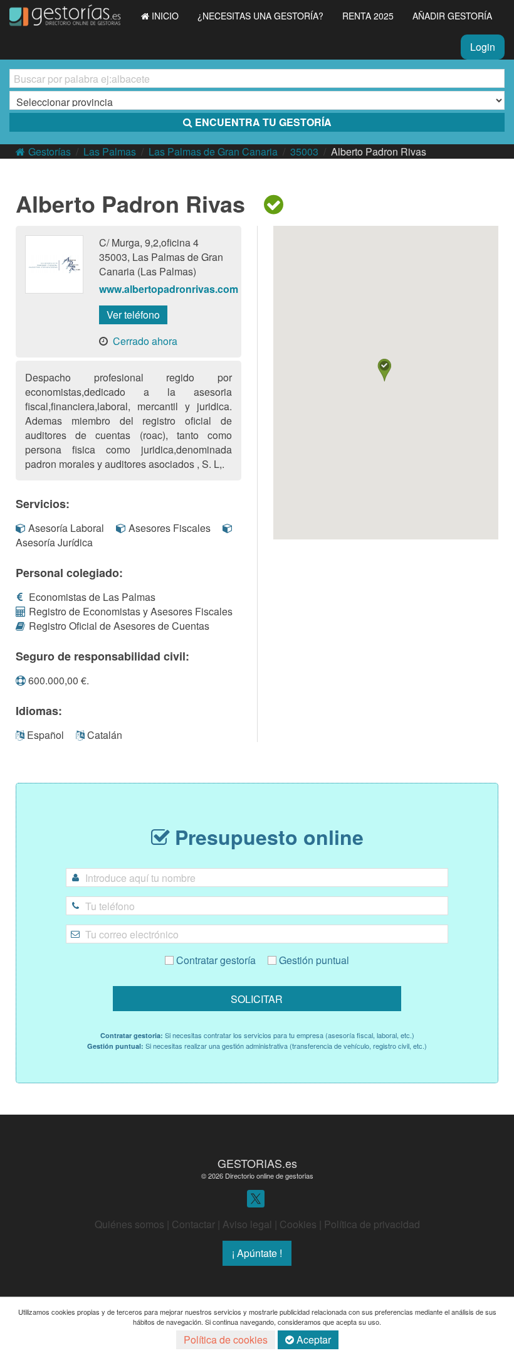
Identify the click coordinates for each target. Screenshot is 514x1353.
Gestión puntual (312, 960)
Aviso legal (247, 1224)
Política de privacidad (372, 1224)
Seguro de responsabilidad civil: (102, 656)
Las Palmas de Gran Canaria (213, 151)
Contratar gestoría (216, 960)
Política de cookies (226, 1339)
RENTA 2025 (368, 15)
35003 (304, 151)
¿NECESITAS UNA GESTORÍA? (260, 15)
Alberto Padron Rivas (378, 151)
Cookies (298, 1224)
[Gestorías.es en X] (256, 1198)
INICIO (165, 15)
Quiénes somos (129, 1224)
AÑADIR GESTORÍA (452, 15)
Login (482, 47)
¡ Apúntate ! (257, 1253)
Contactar (193, 1224)
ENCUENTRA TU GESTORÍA (263, 122)
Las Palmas (109, 151)
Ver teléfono (133, 314)
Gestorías (49, 151)
